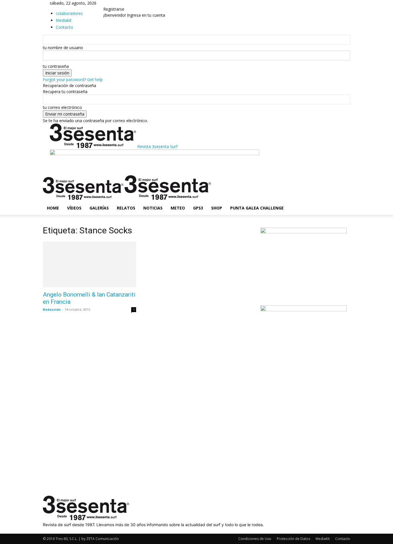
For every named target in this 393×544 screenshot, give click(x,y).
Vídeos (74, 208)
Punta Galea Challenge (257, 208)
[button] (343, 182)
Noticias (153, 208)
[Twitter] (53, 530)
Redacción (52, 309)
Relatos (126, 208)
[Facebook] (45, 530)
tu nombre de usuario (63, 47)
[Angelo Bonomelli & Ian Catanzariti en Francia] (89, 264)
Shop (216, 208)
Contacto (342, 538)
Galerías (99, 208)
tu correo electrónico (62, 107)
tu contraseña (56, 66)
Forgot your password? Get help (73, 79)
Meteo (178, 208)
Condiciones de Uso (254, 538)
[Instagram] (49, 530)
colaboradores (69, 13)
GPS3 (198, 208)
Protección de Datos (293, 538)
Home (53, 208)
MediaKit (323, 538)
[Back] (118, 3)
